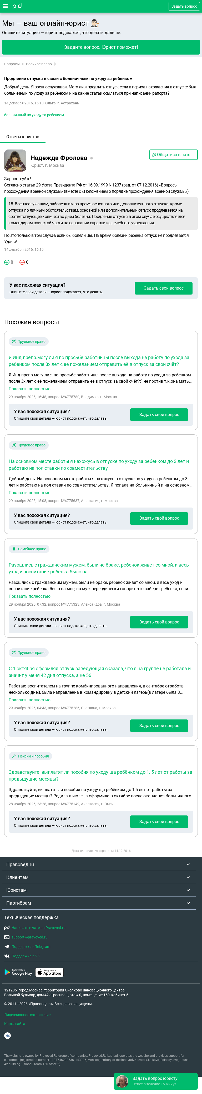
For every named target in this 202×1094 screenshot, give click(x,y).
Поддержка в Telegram (31, 946)
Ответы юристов (22, 136)
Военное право (39, 64)
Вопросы (12, 64)
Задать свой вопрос (164, 288)
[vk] (7, 1035)
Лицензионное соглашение (27, 1015)
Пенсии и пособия (33, 756)
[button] (156, 1081)
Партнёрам (18, 903)
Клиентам (17, 877)
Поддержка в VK (26, 956)
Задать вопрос (184, 6)
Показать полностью (29, 389)
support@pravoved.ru (30, 937)
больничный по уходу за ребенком (34, 115)
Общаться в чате (173, 154)
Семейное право (32, 549)
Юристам (16, 890)
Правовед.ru (20, 864)
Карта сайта (14, 1024)
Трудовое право (32, 341)
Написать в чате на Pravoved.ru (38, 928)
